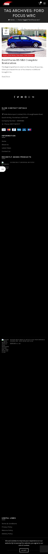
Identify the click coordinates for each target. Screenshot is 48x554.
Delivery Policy (7, 534)
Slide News (20, 55)
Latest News (6, 148)
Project (5, 55)
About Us (5, 145)
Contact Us (6, 151)
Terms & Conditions (9, 524)
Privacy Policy (7, 527)
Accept (24, 550)
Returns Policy (7, 530)
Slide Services (29, 55)
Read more (6, 77)
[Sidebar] (3, 169)
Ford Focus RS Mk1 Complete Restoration (20, 61)
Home (12, 20)
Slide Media (12, 55)
